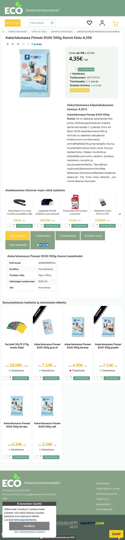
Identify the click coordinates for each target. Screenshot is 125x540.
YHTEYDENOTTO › (104, 509)
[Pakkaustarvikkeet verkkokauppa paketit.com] (92, 523)
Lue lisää (96, 85)
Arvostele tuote (93, 235)
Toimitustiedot (68, 235)
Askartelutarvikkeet (62, 32)
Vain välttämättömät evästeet (29, 531)
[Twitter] (44, 244)
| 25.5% (85, 53)
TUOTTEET (13, 23)
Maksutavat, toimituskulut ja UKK (58, 537)
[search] (52, 21)
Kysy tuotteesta (18, 245)
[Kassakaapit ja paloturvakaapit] (66, 525)
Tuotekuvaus (42, 235)
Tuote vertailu (79, 90)
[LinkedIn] (41, 244)
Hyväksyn (29, 526)
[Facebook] (47, 244)
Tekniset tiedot (17, 235)
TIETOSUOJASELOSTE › (107, 494)
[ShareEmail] (38, 244)
